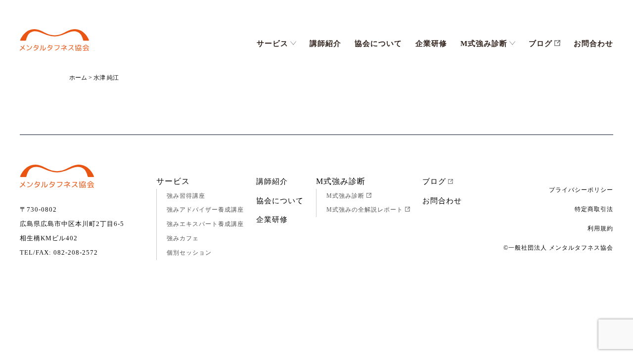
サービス (272, 43)
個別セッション (189, 252)
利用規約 (600, 228)
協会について (378, 43)
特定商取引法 (594, 209)
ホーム (78, 77)
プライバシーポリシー (581, 189)
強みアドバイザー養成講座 (205, 209)
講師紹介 (325, 43)
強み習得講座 (186, 195)
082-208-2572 (75, 252)
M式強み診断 (483, 43)
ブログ (540, 43)
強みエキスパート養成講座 (205, 224)
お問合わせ (593, 43)
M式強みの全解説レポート (364, 209)
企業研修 (431, 43)
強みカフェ (183, 238)
